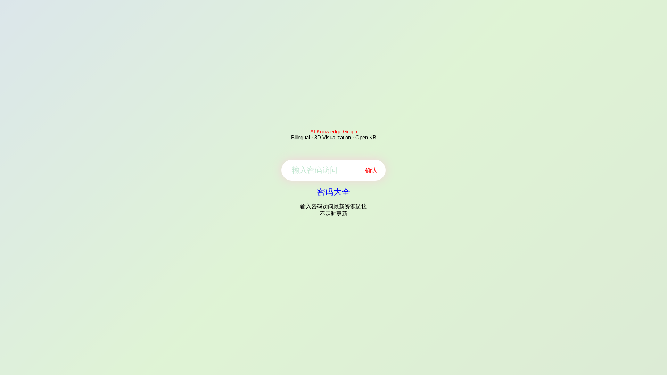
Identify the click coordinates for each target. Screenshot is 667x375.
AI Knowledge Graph (333, 131)
